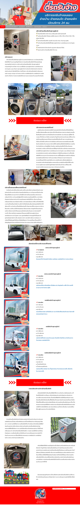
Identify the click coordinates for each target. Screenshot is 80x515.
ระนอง (37, 45)
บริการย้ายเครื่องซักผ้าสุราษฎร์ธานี (14, 59)
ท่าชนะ (59, 41)
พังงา (59, 43)
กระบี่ (70, 43)
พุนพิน (67, 41)
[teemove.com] (40, 499)
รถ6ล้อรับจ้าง (37, 73)
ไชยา (15, 66)
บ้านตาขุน (63, 41)
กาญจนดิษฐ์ (8, 66)
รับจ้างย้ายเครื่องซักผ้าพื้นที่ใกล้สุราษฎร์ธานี (48, 43)
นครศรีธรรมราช (65, 43)
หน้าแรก (3, 27)
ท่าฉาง (18, 66)
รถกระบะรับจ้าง (21, 73)
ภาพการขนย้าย (37, 27)
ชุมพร (73, 43)
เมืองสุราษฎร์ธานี (36, 64)
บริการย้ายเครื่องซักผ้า (11, 27)
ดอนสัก (50, 41)
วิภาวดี (12, 66)
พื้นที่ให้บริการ (29, 27)
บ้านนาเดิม (54, 41)
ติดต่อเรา (45, 27)
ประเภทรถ (21, 27)
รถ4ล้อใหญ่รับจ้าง (29, 73)
